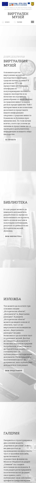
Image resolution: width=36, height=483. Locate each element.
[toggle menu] (32, 21)
